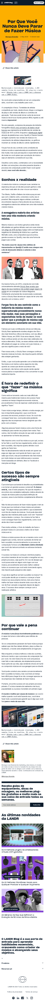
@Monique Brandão (8, 776)
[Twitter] (27, 998)
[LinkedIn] (18, 998)
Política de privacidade (14, 992)
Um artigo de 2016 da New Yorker (14, 230)
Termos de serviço (31, 992)
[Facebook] (22, 998)
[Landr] (22, 979)
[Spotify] (13, 998)
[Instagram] (31, 998)
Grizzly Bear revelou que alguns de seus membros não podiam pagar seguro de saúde (22, 289)
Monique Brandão (12, 37)
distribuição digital (35, 133)
